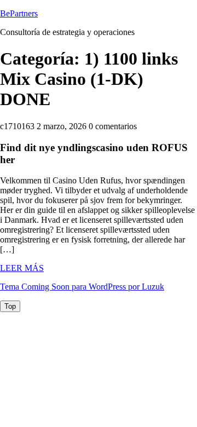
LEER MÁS (22, 268)
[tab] (10, 306)
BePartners (19, 13)
